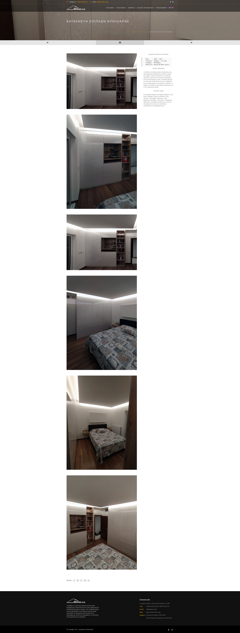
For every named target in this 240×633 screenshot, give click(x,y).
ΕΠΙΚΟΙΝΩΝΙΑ (161, 8)
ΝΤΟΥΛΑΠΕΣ (121, 8)
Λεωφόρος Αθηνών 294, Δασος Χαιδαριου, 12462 (155, 603)
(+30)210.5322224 (151, 606)
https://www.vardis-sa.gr (153, 612)
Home (127, 31)
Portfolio (135, 31)
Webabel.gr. (89, 629)
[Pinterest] (85, 580)
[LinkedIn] (88, 580)
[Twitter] (77, 580)
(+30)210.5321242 (164, 606)
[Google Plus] (81, 580)
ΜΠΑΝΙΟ (131, 8)
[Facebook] (74, 580)
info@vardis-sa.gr (151, 609)
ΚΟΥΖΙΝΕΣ (110, 8)
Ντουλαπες (144, 31)
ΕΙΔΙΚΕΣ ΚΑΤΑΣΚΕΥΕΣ (145, 8)
